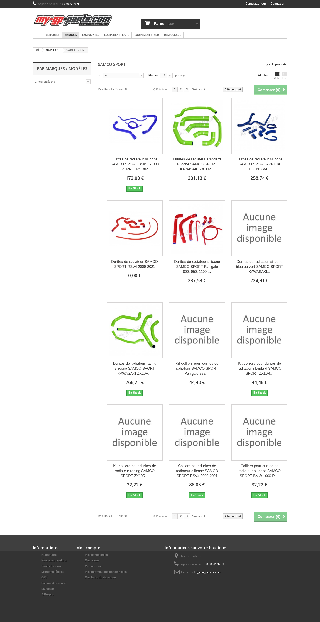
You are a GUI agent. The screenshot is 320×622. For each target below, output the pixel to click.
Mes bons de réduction (100, 577)
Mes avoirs (92, 560)
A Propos (47, 594)
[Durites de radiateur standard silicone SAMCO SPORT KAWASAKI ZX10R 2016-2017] (197, 126)
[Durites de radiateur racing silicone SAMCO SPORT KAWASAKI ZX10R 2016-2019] (134, 330)
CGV (44, 577)
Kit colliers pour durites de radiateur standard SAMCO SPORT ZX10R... (259, 368)
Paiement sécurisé (53, 583)
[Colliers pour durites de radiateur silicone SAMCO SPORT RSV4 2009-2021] (197, 432)
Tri (99, 75)
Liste (284, 78)
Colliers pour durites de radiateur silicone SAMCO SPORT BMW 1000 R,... (259, 471)
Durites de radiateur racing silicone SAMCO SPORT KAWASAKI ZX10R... (134, 368)
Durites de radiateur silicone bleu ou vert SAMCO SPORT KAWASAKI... (259, 267)
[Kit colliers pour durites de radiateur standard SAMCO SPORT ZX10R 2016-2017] (259, 330)
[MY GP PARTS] (73, 20)
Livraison (47, 588)
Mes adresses (94, 566)
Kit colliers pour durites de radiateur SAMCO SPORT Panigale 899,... (197, 368)
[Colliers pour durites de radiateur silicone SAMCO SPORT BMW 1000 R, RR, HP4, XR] (259, 432)
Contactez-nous (256, 3)
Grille (277, 78)
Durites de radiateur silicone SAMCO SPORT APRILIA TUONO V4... (259, 164)
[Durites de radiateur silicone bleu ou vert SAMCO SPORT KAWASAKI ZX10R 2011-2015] (259, 228)
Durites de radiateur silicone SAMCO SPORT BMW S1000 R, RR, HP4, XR (135, 164)
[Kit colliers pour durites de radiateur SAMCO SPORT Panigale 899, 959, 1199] (197, 330)
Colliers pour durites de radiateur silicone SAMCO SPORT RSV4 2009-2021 (197, 471)
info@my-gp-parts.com (206, 572)
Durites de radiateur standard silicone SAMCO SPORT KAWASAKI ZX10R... (197, 164)
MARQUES (52, 50)
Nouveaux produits (54, 560)
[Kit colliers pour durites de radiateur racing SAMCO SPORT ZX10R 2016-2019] (134, 432)
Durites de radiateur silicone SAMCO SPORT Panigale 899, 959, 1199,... (197, 267)
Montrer (153, 75)
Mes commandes (96, 554)
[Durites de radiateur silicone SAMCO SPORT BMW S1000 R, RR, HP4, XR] (134, 126)
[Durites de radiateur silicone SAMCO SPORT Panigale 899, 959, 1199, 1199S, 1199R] (197, 228)
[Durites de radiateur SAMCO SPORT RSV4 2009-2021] (134, 228)
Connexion (278, 3)
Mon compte (88, 547)
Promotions (49, 554)
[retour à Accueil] (37, 50)
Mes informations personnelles (106, 571)
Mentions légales (52, 571)
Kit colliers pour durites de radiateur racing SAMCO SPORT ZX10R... (134, 471)
